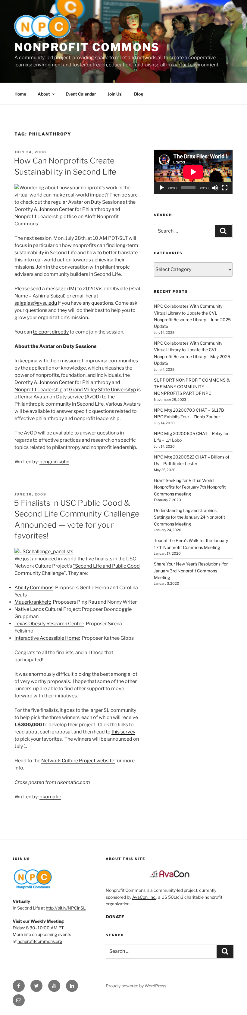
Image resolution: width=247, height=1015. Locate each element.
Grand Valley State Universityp (102, 389)
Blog (138, 93)
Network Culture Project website (78, 761)
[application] (193, 172)
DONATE (115, 916)
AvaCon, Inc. (144, 897)
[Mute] (215, 188)
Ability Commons (33, 587)
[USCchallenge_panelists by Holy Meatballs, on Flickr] (43, 551)
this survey (123, 732)
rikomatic (50, 797)
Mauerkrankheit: (32, 602)
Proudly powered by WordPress (136, 985)
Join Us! (115, 93)
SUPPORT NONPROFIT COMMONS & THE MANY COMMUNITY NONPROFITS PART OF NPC (192, 386)
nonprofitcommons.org (39, 941)
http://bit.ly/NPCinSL (66, 907)
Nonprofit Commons (87, 47)
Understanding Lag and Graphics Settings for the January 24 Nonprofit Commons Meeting (189, 517)
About (44, 93)
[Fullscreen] (225, 188)
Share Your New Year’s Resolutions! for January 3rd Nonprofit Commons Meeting (191, 570)
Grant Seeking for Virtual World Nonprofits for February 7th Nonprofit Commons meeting (190, 487)
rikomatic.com (73, 782)
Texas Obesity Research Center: (49, 623)
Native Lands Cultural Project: (47, 609)
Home (20, 93)
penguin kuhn (54, 462)
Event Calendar (81, 93)
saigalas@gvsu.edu (35, 303)
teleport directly (51, 332)
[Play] (162, 188)
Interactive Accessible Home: (47, 638)
